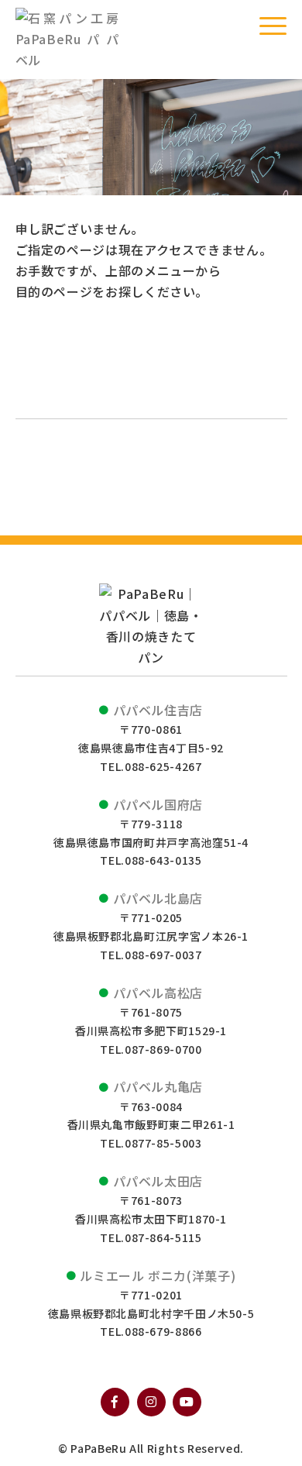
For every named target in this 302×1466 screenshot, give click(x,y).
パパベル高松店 (158, 992)
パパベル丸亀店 (158, 1086)
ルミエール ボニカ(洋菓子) (157, 1275)
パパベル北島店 (158, 898)
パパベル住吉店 (158, 709)
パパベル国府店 (158, 804)
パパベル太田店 (158, 1181)
